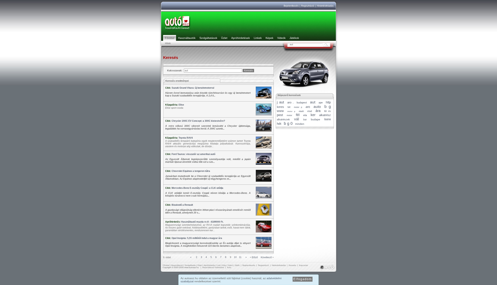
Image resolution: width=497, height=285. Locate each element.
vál (296, 119)
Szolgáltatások (208, 37)
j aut (280, 102)
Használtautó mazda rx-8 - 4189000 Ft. (202, 221)
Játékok (294, 37)
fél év (327, 111)
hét (279, 124)
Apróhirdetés (209, 265)
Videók (281, 37)
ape (321, 102)
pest (280, 115)
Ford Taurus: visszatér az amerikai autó (193, 154)
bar (305, 119)
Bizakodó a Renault (182, 205)
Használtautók (186, 37)
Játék (237, 265)
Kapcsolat (303, 265)
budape (315, 119)
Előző (255, 257)
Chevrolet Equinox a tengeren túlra (191, 171)
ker (313, 115)
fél (298, 115)
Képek (269, 37)
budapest (302, 102)
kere (327, 119)
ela (305, 115)
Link (219, 265)
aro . (290, 102)
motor (289, 115)
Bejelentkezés (291, 5)
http (328, 102)
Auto (229, 267)
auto (317, 107)
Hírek (168, 43)
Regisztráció (307, 5)
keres (280, 106)
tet (289, 107)
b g (327, 106)
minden (299, 123)
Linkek (258, 37)
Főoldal (169, 37)
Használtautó (177, 265)
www (280, 111)
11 (240, 257)
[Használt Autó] (177, 30)
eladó (301, 111)
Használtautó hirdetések (213, 267)
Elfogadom (302, 279)
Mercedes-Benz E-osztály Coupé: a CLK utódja (197, 188)
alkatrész (325, 115)
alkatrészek (283, 119)
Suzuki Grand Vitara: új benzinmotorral (193, 88)
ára (318, 111)
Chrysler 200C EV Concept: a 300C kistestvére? (198, 121)
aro (308, 106)
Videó (230, 265)
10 (235, 257)
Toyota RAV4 (186, 137)
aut (312, 102)
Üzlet (224, 37)
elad (309, 111)
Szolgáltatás (190, 265)
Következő (266, 257)
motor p (298, 107)
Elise (181, 104)
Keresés (292, 265)
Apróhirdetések (240, 37)
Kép (224, 265)
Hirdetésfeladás (325, 5)
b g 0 (288, 123)
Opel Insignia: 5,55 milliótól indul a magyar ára (197, 238)
